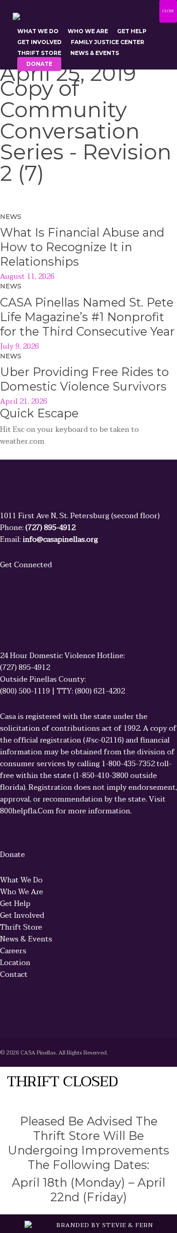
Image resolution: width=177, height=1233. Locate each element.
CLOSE (168, 11)
